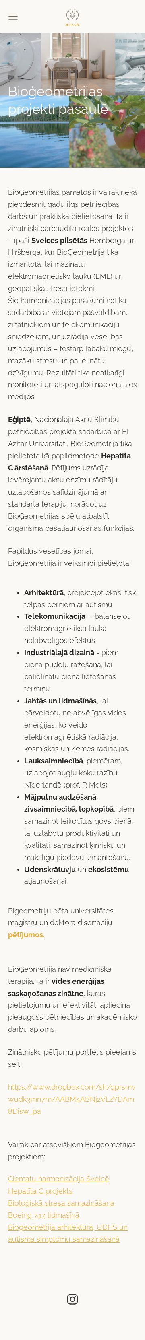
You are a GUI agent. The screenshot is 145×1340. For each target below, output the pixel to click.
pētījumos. (26, 934)
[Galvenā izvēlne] (13, 17)
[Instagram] (72, 1299)
